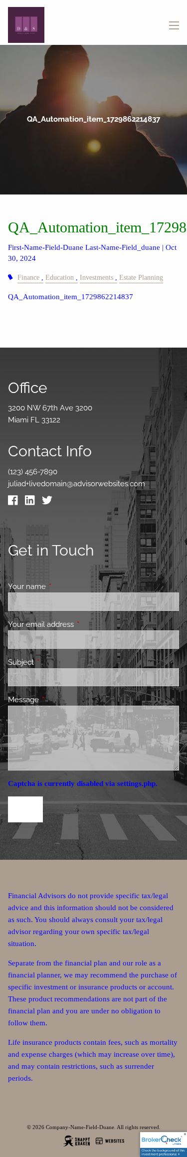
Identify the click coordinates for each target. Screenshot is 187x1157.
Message (59, 699)
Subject (57, 662)
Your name (63, 586)
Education (59, 277)
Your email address (77, 624)
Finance (28, 277)
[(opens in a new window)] (15, 502)
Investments (96, 277)
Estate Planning (141, 277)
